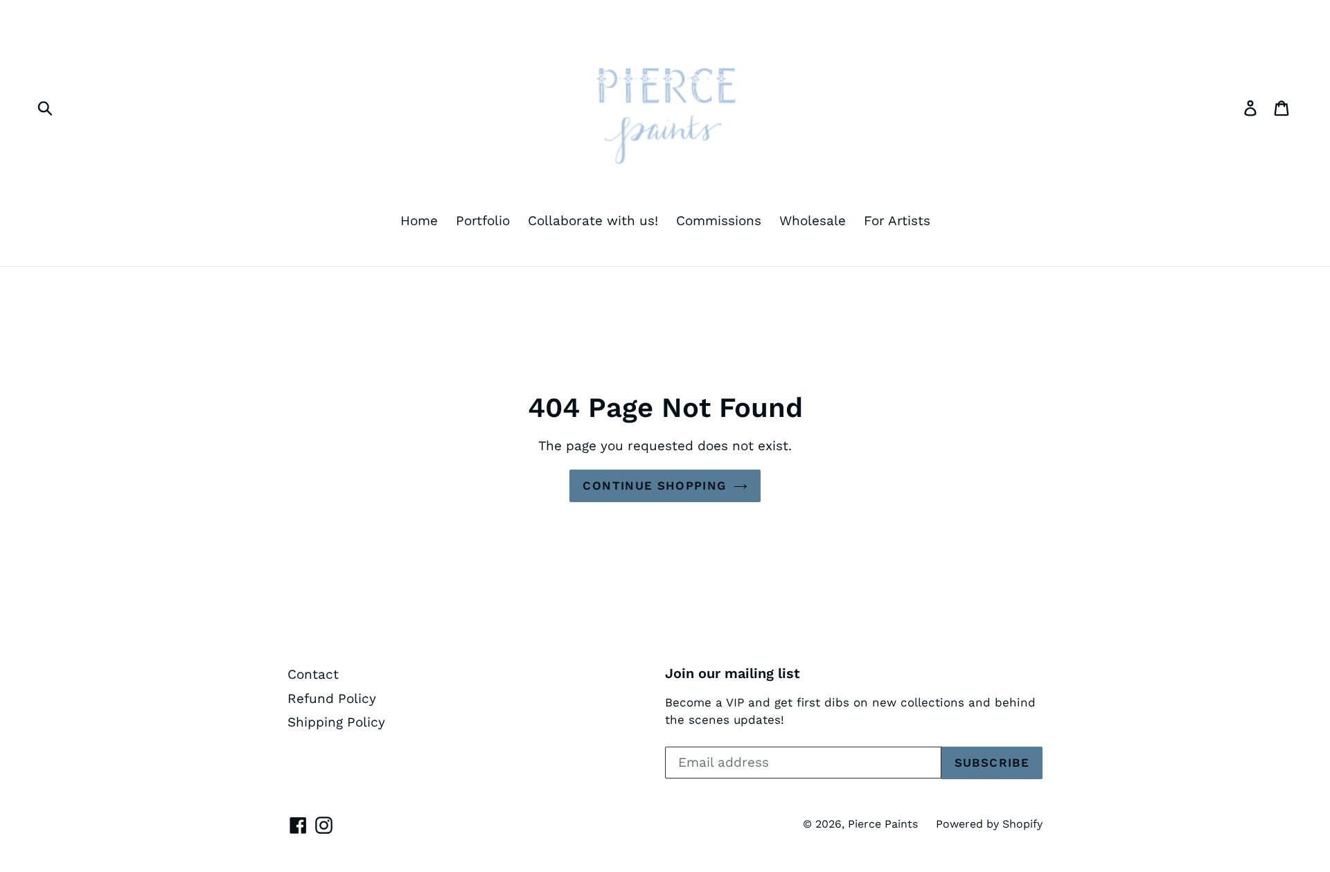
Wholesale (812, 221)
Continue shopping (654, 485)
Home (419, 221)
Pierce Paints (883, 823)
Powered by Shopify (989, 823)
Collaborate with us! (593, 221)
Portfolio (483, 221)
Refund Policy (331, 698)
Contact (313, 674)
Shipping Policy (336, 722)
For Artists (897, 221)
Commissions (718, 221)
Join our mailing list (732, 673)
